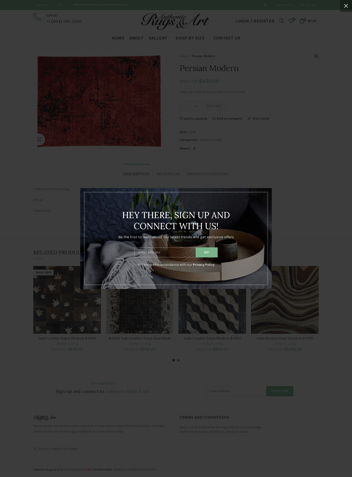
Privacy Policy (204, 265)
